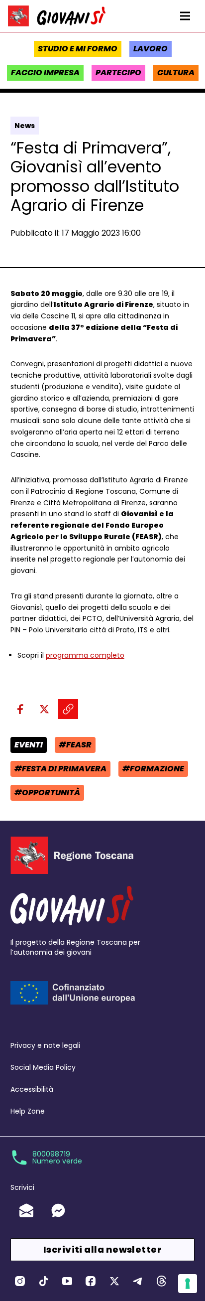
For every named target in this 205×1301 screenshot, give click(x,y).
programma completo (85, 655)
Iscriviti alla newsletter (102, 1249)
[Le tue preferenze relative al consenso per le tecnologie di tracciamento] (187, 1283)
